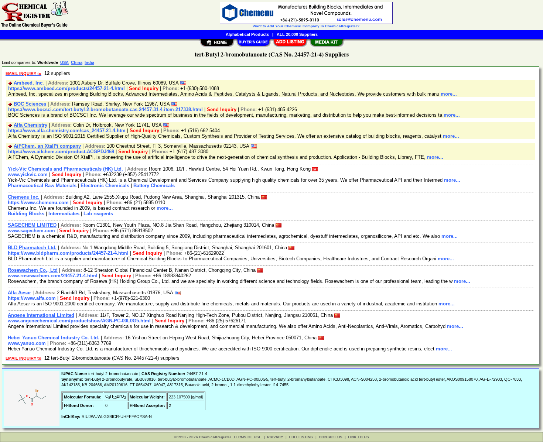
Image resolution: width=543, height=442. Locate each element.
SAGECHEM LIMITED (32, 225)
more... (449, 94)
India (89, 62)
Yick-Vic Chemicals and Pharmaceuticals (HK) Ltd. (65, 169)
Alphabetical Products (247, 34)
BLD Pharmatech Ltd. (32, 247)
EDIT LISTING (301, 437)
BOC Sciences (30, 104)
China (76, 62)
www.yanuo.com (27, 343)
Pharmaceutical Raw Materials (42, 185)
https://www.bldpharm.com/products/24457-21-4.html (68, 253)
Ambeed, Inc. (29, 83)
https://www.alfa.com (32, 298)
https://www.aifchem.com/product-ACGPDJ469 (61, 151)
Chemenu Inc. (24, 197)
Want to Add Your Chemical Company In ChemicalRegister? (306, 26)
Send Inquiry (143, 88)
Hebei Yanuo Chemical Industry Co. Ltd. (53, 337)
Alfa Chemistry (30, 125)
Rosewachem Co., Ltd (33, 270)
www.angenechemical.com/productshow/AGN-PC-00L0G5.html (79, 320)
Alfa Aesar (19, 292)
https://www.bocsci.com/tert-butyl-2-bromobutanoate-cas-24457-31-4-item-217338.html (105, 109)
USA (64, 62)
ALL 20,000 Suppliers (297, 34)
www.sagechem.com (31, 230)
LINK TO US (358, 437)
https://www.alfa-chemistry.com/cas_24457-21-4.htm (67, 130)
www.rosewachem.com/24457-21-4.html (53, 275)
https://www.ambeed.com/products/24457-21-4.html (66, 88)
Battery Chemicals (154, 185)
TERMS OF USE (247, 437)
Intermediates (63, 213)
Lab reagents (98, 213)
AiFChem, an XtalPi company (47, 146)
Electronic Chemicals (105, 185)
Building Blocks (26, 213)
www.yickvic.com (28, 174)
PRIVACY (275, 437)
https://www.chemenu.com (38, 202)
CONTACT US (330, 437)
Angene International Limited (41, 315)
